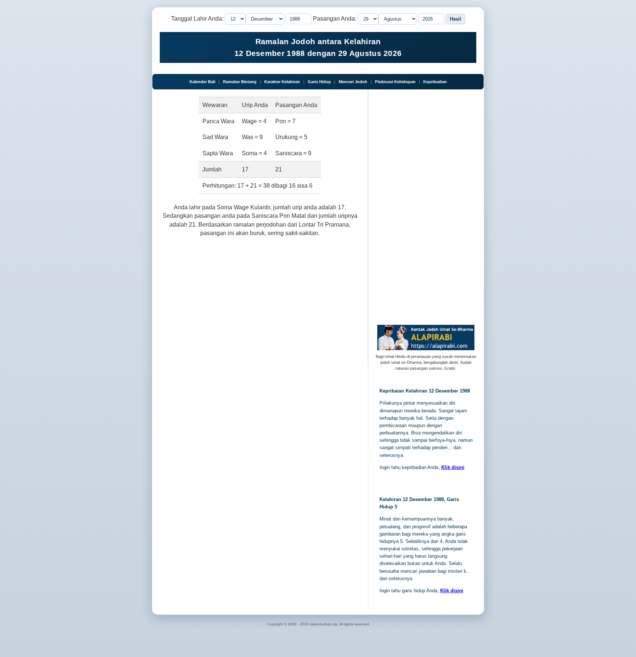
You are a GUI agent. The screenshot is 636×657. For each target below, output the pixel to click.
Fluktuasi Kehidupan (395, 81)
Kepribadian (435, 81)
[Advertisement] (260, 299)
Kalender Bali (202, 81)
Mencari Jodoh (353, 81)
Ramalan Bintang (240, 81)
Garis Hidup (319, 81)
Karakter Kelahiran (282, 81)
